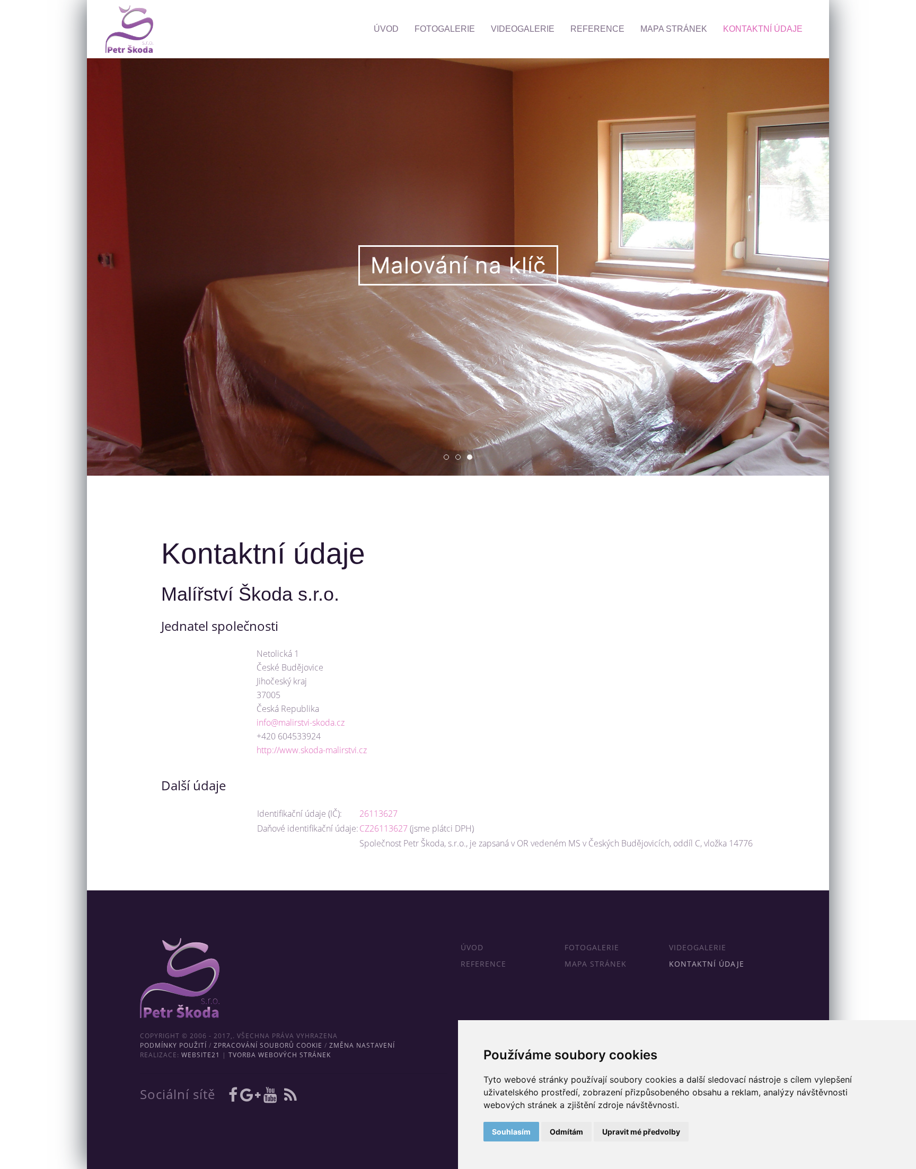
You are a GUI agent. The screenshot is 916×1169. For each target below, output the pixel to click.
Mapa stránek (673, 28)
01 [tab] (448, 458)
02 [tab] (460, 458)
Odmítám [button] (566, 1131)
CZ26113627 (383, 828)
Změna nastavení (362, 1045)
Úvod (386, 28)
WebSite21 (200, 1054)
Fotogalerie (445, 28)
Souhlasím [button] (511, 1131)
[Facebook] (234, 1094)
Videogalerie (522, 28)
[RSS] (290, 1094)
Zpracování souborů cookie (268, 1045)
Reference (597, 28)
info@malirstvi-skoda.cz (301, 722)
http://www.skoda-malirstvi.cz (312, 750)
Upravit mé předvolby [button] (641, 1131)
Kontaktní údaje (763, 28)
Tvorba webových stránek (279, 1054)
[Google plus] (251, 1094)
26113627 (378, 813)
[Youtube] (271, 1094)
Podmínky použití (173, 1045)
